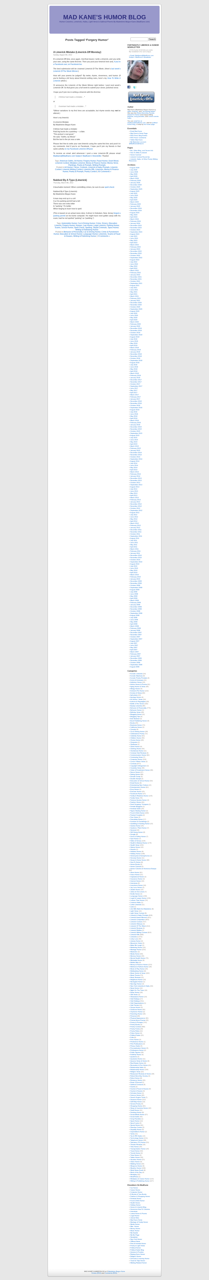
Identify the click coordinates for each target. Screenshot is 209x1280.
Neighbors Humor (136, 979)
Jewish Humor (135, 889)
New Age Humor (136, 984)
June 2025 (134, 195)
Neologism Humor (136, 982)
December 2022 (136, 251)
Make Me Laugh (136, 945)
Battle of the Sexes (137, 703)
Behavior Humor (136, 710)
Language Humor (90, 234)
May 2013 (133, 493)
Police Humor (135, 1033)
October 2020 (135, 307)
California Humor (136, 727)
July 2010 (133, 566)
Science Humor (135, 1095)
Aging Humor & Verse (137, 686)
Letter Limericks (135, 904)
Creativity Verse (135, 768)
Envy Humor (134, 789)
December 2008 (136, 607)
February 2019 (135, 350)
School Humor (67, 227)
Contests (83, 167)
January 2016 (135, 425)
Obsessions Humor (137, 997)
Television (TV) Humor (138, 1142)
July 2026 (133, 170)
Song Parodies (135, 1119)
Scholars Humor (136, 1093)
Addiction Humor (136, 682)
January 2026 (135, 182)
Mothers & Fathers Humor (139, 967)
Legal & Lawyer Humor (138, 898)
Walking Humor (135, 1164)
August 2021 (134, 285)
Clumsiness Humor (136, 751)
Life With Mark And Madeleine (140, 909)
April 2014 (133, 470)
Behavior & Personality (73, 232)
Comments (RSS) (111, 1273)
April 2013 (133, 495)
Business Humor (136, 725)
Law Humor (88, 225)
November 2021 (136, 279)
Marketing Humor (136, 947)
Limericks (99, 169)
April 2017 (133, 392)
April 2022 (133, 268)
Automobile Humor (69, 223)
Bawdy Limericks (136, 706)
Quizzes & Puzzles (137, 1252)
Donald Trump (135, 776)
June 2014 (134, 465)
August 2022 (134, 260)
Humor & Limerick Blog (138, 1207)
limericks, (130, 116)
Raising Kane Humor (137, 1254)
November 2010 (136, 557)
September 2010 (136, 562)
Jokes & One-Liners (137, 892)
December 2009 (136, 581)
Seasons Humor (136, 1099)
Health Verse (134, 845)
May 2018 (133, 369)
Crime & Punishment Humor (140, 770)
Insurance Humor (136, 879)
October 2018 (135, 358)
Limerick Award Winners (138, 917)
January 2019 (135, 352)
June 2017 (134, 388)
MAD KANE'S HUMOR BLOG (104, 17)
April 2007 (133, 649)
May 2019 (133, 343)
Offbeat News (135, 1241)
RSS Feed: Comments (138, 137)
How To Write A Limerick (138, 152)
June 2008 (134, 619)
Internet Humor (135, 881)
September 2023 (136, 232)
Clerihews (133, 744)
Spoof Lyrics (134, 1123)
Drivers (105, 223)
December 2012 (136, 504)
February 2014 (135, 474)
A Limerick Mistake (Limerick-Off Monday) (77, 52)
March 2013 (134, 497)
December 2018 (136, 354)
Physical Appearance (137, 1018)
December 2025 (136, 185)
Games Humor (135, 826)
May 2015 (133, 442)
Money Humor (135, 1228)
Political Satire (135, 1035)
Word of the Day (136, 1172)
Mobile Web (134, 962)
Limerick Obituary (136, 924)
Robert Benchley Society (139, 1076)
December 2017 (136, 380)
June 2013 (134, 491)
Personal (133, 1016)
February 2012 (135, 525)
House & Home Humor (138, 860)
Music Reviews (135, 977)
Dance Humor (135, 772)
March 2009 (134, 600)
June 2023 (134, 238)
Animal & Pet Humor (137, 691)
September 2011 (136, 536)
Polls (132, 1037)
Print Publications (136, 1044)
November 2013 (136, 480)
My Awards (134, 1233)
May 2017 (133, 390)
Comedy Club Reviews (138, 753)
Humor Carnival (135, 155)
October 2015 (135, 431)
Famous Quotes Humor (138, 800)
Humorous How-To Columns (140, 1209)
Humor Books (135, 864)
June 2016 (134, 414)
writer (129, 111)
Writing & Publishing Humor (86, 230)
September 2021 (136, 283)
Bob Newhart (135, 718)
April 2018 (133, 371)
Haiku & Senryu (135, 841)
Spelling (88, 227)
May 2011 (133, 545)
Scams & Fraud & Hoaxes (139, 1089)
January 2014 (135, 476)
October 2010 (135, 560)
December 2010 (136, 555)
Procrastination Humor (138, 1048)
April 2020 (133, 320)
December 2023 (136, 225)
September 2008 (136, 613)
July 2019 (133, 339)
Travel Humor (135, 1151)
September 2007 (136, 639)
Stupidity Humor (136, 1129)
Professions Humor (137, 1050)
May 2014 (133, 467)
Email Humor (134, 783)
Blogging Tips (135, 716)
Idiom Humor (134, 872)
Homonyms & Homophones (140, 856)
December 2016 (136, 401)
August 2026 (134, 167)
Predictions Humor (136, 1042)
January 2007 (135, 656)
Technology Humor (137, 1138)
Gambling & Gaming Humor (140, 823)
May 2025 (133, 197)
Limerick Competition (137, 919)
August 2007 (134, 641)
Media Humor (135, 954)
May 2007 (133, 647)
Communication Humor (138, 755)
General (133, 830)
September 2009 (136, 587)
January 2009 (135, 604)
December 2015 (136, 427)
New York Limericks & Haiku (140, 986)
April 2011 (133, 547)
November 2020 (136, 305)
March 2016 (134, 420)
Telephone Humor (136, 1140)
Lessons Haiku (135, 902)
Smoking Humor (136, 1112)
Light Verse (134, 911)
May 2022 (133, 266)
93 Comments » (104, 171)
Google (133, 834)
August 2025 (134, 191)
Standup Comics (136, 1127)
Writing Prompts (99, 165)
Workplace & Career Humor (139, 1179)
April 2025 (133, 200)
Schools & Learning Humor (139, 1258)
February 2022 (135, 272)
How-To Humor (135, 862)
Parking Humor (113, 225)
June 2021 (134, 290)
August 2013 (134, 487)
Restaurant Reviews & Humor (140, 1074)
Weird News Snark (136, 1170)
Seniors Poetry (135, 1104)
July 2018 (133, 365)
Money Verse (112, 163)
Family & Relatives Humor (139, 796)
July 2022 (133, 262)
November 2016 (136, 403)
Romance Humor (136, 1080)
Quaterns (133, 1057)
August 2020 (134, 311)
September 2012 (136, 510)
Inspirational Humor (137, 877)
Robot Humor (135, 1078)
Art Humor (78, 161)
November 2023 (136, 227)
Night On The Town (137, 990)
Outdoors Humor (136, 1009)
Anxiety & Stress (136, 693)
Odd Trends (134, 1005)
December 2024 (136, 208)
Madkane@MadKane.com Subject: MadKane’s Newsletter (77, 156)
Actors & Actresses (136, 680)
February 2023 (135, 247)
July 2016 (133, 412)
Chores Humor (135, 740)
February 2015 (135, 448)
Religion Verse (135, 1072)
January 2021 (135, 300)
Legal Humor (134, 1215)
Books (132, 723)
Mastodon (133, 952)
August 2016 (134, 410)
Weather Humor (135, 1168)
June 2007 (134, 645)
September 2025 (136, 189)
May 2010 (133, 570)
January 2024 (135, 223)
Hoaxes (79, 225)
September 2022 (136, 257)
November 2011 (136, 532)
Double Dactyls (135, 778)
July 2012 (133, 515)
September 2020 (136, 309)
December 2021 (136, 277)
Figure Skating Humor (138, 811)
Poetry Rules (134, 1031)
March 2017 (134, 395)
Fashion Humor (135, 802)
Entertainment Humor (137, 787)
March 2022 (134, 270)
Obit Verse (134, 994)
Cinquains (133, 742)
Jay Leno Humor (136, 887)
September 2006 (136, 664)
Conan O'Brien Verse (137, 761)
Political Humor (135, 1248)
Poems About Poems (137, 1020)
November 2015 (136, 429)
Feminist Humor (135, 1198)
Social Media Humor (137, 1114)
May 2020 (133, 317)
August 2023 (134, 234)
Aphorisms (134, 695)
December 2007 (136, 632)
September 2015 (136, 433)
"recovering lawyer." (149, 111)
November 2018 (136, 356)
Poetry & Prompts (84, 165)
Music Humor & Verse (137, 973)
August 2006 (134, 667)
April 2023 (133, 242)
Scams (57, 227)
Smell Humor (134, 1110)
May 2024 (133, 215)
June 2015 (134, 440)
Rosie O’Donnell (136, 1082)
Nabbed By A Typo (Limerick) (70, 180)
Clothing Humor (135, 748)
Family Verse (134, 798)
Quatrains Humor (136, 1059)
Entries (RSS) (96, 1273)
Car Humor (134, 1188)
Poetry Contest (90, 171)
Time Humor (134, 1146)
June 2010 (134, 568)
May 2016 (133, 416)
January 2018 (135, 377)
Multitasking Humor (137, 971)
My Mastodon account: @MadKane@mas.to (137, 142)
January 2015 (135, 450)
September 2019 (136, 335)
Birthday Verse (135, 712)
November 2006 (136, 660)
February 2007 (135, 654)
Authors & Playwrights (138, 701)
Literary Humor (135, 941)
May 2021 (133, 292)
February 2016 (135, 422)
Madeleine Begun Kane (116, 1271)
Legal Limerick (99, 225)
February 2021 (135, 298)
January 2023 (135, 249)
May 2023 (133, 240)
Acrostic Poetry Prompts (138, 678)
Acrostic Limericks (136, 674)
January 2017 (135, 399)
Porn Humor (134, 1039)
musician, (135, 111)
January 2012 (135, 527)
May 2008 (133, 622)
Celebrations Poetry (137, 733)
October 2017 (135, 384)
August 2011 (134, 538)
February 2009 (135, 602)
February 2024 (135, 221)
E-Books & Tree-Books (138, 1194)
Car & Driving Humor (86, 223)
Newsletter (134, 1237)
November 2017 (136, 382)
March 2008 (134, 626)
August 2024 (134, 212)
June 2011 (134, 542)
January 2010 (135, 579)
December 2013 (136, 478)
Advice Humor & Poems (138, 684)
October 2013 (135, 482)
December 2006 (136, 658)
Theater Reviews (136, 1144)
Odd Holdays (135, 999)
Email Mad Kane (136, 131)
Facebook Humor (136, 793)
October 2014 (135, 457)
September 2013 (136, 485)
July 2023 (133, 236)
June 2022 (134, 264)
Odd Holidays (135, 1001)
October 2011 (135, 534)
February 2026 (135, 180)
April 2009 (133, 598)
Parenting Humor (136, 1014)
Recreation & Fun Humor (139, 1065)
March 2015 (134, 446)
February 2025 (135, 204)
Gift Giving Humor (136, 832)
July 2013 (133, 489)
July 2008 (133, 617)
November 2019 (136, 330)
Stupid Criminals (100, 227)
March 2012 (134, 523)
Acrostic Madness (136, 676)
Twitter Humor (135, 1157)
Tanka (132, 1134)
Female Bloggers (136, 806)
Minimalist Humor (136, 960)
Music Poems (135, 975)
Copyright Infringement (138, 766)
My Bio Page (134, 1235)
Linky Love (134, 939)
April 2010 (133, 572)
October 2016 (135, 405)
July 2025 (133, 193)
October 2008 (135, 611)
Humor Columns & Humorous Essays (143, 868)
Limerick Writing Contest (72, 169)
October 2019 (135, 332)
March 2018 (134, 373)
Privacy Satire (135, 1046)
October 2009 (135, 585)
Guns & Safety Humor (138, 836)
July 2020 (133, 313)
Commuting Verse (136, 757)
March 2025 (134, 202)
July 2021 (133, 287)
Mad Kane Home (136, 1220)
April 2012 (133, 521)
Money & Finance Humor (96, 163)
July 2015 (133, 437)
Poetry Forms (135, 1029)
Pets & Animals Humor (138, 1243)
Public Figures (135, 1052)
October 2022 (135, 255)
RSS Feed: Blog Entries (138, 135)
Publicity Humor (135, 1054)
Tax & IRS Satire (136, 1136)
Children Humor (135, 738)
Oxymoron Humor (136, 1012)
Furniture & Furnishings (138, 821)
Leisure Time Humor (137, 900)
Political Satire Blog (137, 1250)
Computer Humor (136, 759)
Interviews (133, 883)
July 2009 (133, 592)
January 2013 (135, 502)
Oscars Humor (135, 1007)
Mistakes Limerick (77, 163)
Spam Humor (135, 1121)
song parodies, (139, 116)
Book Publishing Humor (138, 721)
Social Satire (134, 1116)
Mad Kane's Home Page (139, 133)
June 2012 (134, 517)
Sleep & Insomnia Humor (139, 1108)
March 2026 (134, 178)
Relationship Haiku (137, 1067)
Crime (98, 223)
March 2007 (134, 652)
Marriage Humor (136, 949)
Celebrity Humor (136, 736)
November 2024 (136, 210)
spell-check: (110, 187)
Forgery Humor (89, 161)
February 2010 (135, 577)
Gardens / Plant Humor (138, 828)
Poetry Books (135, 1024)
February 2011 (135, 551)
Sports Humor (135, 1125)
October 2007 (135, 637)
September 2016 (136, 407)
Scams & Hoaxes (136, 1091)
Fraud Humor (102, 161)
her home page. (149, 124)
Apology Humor (135, 697)
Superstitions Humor (137, 1131)
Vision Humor (135, 1161)
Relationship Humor (137, 1069)
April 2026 (133, 176)
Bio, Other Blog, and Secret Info (141, 150)
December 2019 (136, 328)
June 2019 (134, 341)
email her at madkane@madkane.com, (136, 121)
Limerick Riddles (136, 930)
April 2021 (133, 294)
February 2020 (135, 324)
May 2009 (133, 596)
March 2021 (134, 296)
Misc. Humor (134, 1226)
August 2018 (134, 362)
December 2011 (136, 530)
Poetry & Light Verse (137, 1245)
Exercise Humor (135, 791)
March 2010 (134, 575)
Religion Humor (135, 1256)
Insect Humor (135, 874)
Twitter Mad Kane (136, 140)
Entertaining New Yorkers (139, 785)
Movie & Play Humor (137, 969)
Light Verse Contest (137, 913)
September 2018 (136, 360)
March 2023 (134, 245)
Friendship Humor (136, 819)
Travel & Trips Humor (137, 1260)
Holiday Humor (135, 853)
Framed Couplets (136, 815)
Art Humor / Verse (71, 167)
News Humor (134, 988)
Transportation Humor (138, 1149)
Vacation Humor (136, 1159)
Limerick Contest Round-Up (140, 157)
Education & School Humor (71, 234)
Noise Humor (134, 992)
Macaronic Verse (136, 943)
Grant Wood (113, 161)
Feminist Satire (135, 808)
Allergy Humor (135, 689)
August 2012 (134, 512)
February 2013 (135, 500)
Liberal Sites (134, 1218)
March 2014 (134, 472)
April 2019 (133, 345)
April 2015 (133, 444)
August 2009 (134, 589)
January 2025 (135, 206)
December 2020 (136, 302)
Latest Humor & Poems (138, 1213)
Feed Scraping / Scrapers (139, 804)
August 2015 (134, 435)
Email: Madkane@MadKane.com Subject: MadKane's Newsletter (141, 56)
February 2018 (135, 375)
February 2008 (135, 628)
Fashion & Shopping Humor (140, 1196)
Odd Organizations (137, 1003)
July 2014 (133, 463)
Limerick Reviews (136, 928)
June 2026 (134, 172)
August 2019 (134, 337)
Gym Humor (134, 838)
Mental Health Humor (137, 958)
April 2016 (133, 418)
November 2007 (136, 634)
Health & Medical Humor (138, 843)
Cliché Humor (135, 746)
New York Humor (136, 1239)
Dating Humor (135, 774)
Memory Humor (135, 956)
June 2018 (134, 367)
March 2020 (134, 322)
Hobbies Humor (135, 851)
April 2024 (133, 217)
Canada (133, 729)
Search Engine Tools (137, 1097)
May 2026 (133, 174)
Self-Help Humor (136, 1101)
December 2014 (136, 452)
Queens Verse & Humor (138, 1061)
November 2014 (136, 455)
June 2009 (134, 594)
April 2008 (133, 624)
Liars (132, 907)
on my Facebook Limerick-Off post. (78, 149)
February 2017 (135, 397)
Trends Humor (135, 1153)
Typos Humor (113, 227)
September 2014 (136, 459)
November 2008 (136, 609)
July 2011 (133, 540)
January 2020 (135, 326)
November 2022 (136, 253)
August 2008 (134, 615)
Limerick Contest (62, 163)
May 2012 (133, 519)
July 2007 (133, 643)
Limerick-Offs (89, 169)
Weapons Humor (136, 1166)
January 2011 (135, 553)
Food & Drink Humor (137, 813)
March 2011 (134, 549)
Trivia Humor (134, 1155)
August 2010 (134, 564)
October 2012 (135, 508)
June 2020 (134, 315)
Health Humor (135, 1203)
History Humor (135, 847)
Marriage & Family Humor (139, 1222)
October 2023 (135, 230)
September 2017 (136, 386)
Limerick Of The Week (138, 926)
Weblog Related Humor (138, 1263)
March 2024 (134, 219)
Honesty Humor (135, 858)
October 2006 (135, 662)
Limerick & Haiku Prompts (99, 167)
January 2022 (135, 275)
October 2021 (135, 281)
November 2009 (136, 583)
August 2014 (134, 461)
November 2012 (136, 506)
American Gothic (66, 161)
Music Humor (134, 1230)
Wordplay (133, 1174)
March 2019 (134, 347)
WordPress (134, 1176)
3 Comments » (104, 236)
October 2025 (135, 187)
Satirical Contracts (136, 1084)
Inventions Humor (136, 885)
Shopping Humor (136, 1106)
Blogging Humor (136, 714)
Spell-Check (79, 227)
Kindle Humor (135, 894)
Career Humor (135, 1190)
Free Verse (134, 817)
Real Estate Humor (137, 1063)
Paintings (72, 165)
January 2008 (135, 630)
